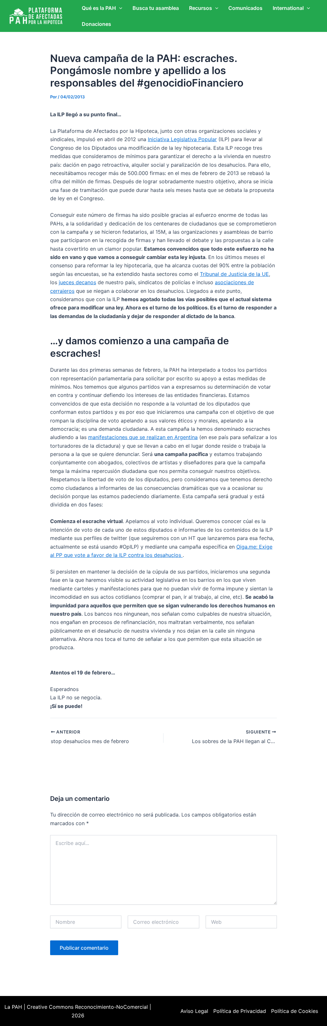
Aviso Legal (194, 1011)
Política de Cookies (294, 1011)
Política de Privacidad (239, 1011)
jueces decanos (77, 282)
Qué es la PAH (99, 8)
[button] (119, 8)
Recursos (200, 8)
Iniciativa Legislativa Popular (182, 139)
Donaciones (96, 24)
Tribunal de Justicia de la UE (234, 274)
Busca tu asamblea (156, 8)
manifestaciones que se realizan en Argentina (143, 437)
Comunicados (245, 8)
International (288, 8)
